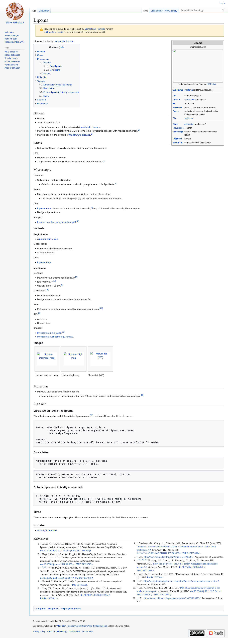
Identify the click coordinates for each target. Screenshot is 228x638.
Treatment (177, 143)
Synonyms (178, 90)
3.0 (43, 567)
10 (101, 308)
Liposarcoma (44, 208)
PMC (139, 595)
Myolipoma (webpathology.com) (54, 336)
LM (174, 95)
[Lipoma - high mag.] (74, 359)
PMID (76, 551)
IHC (174, 103)
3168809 (146, 595)
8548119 (81, 585)
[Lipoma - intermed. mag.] (47, 359)
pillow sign (189, 124)
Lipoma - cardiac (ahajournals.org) (55, 222)
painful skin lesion (48, 239)
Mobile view (87, 631)
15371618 (147, 571)
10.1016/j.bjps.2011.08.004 (57, 551)
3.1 (46, 567)
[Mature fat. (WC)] (100, 359)
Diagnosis (53, 608)
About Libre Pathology (57, 631)
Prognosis (177, 139)
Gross (176, 111)
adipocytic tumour (64, 41)
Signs (175, 124)
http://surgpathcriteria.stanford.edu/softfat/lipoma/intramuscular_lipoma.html (180, 581)
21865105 (84, 551)
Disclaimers (74, 631)
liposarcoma (190, 99)
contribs (101, 29)
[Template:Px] (198, 66)
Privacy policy (39, 631)
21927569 (164, 595)
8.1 (143, 560)
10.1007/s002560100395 (96, 595)
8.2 (146, 560)
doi (41, 551)
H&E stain (211, 84)
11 (63, 332)
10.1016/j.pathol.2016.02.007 (58, 578)
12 (91, 415)
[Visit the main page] (14, 13)
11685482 (51, 598)
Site (174, 118)
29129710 (86, 564)
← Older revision (56, 32)
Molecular (177, 107)
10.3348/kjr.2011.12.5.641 (206, 591)
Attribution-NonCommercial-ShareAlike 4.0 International (82, 626)
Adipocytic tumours (47, 530)
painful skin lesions (90, 127)
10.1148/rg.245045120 (192, 567)
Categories (40, 608)
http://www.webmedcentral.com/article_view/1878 (167, 557)
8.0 (140, 560)
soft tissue (188, 118)
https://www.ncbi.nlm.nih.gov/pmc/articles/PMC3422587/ (171, 598)
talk (94, 29)
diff (46, 32)
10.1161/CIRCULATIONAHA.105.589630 (159, 553)
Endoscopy (178, 132)
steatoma (188, 90)
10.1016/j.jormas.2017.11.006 (58, 564)
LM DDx (176, 99)
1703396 (157, 577)
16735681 (193, 553)
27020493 (86, 578)
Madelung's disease (79, 134)
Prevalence (178, 128)
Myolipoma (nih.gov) (48, 332)
